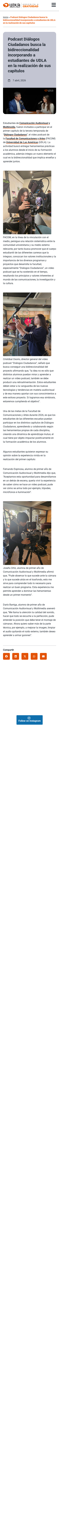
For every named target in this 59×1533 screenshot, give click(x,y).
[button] (6, 656)
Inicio (5, 17)
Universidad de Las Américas (22, 142)
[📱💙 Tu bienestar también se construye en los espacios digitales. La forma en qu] (25, 706)
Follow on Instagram (29, 720)
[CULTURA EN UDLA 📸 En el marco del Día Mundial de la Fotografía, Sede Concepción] (38, 693)
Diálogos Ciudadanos (15, 134)
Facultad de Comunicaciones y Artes (25, 138)
